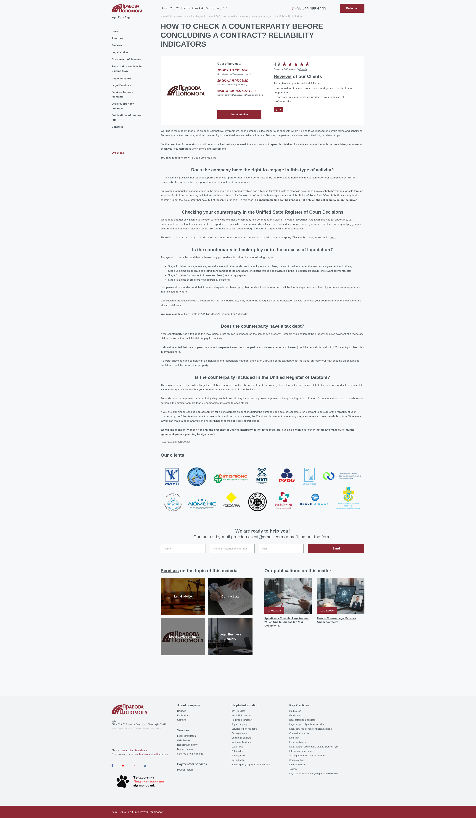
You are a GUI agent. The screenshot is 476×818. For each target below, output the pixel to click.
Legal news (237, 746)
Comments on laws (241, 737)
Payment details (185, 770)
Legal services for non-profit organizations (310, 729)
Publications (183, 715)
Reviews (117, 45)
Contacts (117, 126)
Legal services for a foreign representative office (313, 773)
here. (333, 237)
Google (303, 69)
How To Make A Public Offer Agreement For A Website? (216, 313)
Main (163, 16)
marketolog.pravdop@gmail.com (151, 754)
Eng (127, 17)
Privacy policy (238, 755)
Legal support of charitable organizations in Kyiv (313, 746)
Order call (118, 152)
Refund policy (238, 760)
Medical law (295, 711)
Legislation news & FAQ (208, 16)
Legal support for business (123, 106)
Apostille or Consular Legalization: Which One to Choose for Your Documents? (286, 622)
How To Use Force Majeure (200, 157)
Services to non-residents (190, 754)
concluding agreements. (213, 148)
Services (170, 570)
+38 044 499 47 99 (310, 8)
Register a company (187, 745)
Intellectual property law (301, 751)
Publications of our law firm (126, 117)
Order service (239, 114)
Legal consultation (186, 736)
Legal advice (120, 52)
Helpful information (241, 715)
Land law (294, 737)
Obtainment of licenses (126, 59)
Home (115, 31)
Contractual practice (299, 733)
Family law (294, 715)
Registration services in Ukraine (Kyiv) (127, 68)
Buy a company (121, 77)
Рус (120, 17)
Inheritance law (297, 764)
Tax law (293, 769)
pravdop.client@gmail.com (133, 750)
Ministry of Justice (171, 304)
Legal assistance (297, 742)
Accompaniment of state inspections (307, 755)
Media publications (241, 742)
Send (336, 548)
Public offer (237, 751)
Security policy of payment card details (250, 764)
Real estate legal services (302, 720)
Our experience (239, 733)
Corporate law (296, 760)
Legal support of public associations (307, 724)
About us (117, 38)
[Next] (280, 109)
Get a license (183, 740)
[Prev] (276, 109)
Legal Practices (121, 85)
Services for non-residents (122, 94)
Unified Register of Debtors (206, 385)
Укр (114, 17)
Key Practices (238, 711)
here (177, 351)
